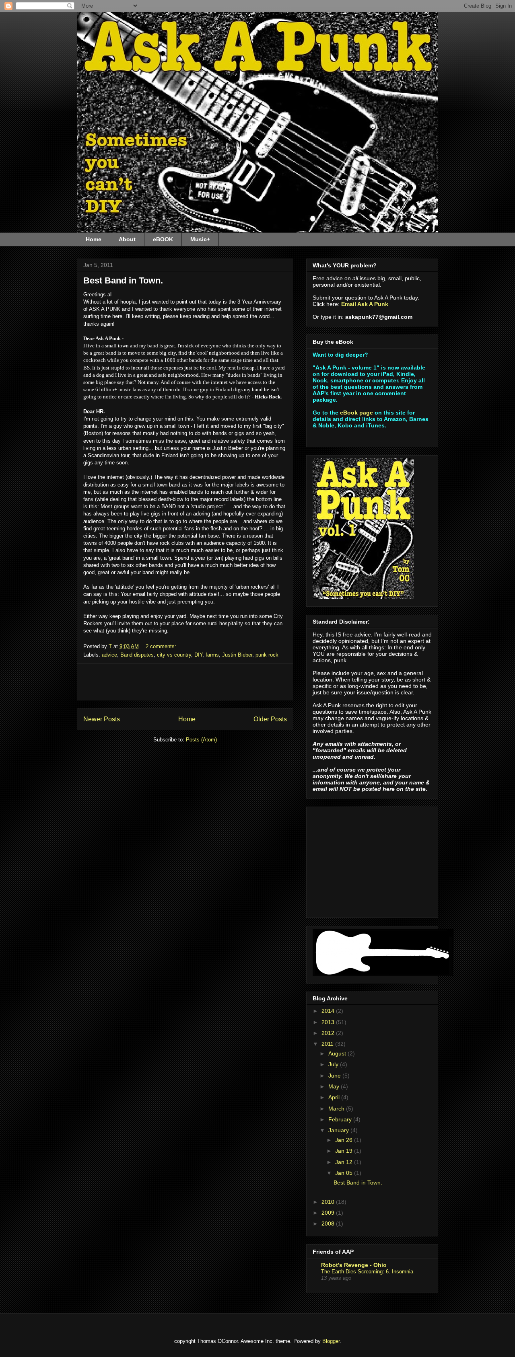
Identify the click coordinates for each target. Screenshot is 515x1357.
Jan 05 (344, 1173)
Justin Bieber (237, 655)
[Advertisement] (185, 682)
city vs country (174, 655)
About (127, 239)
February (340, 1119)
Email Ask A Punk (364, 304)
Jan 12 (344, 1162)
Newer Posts (101, 719)
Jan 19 (344, 1151)
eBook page (356, 412)
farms (212, 655)
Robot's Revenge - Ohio (354, 1265)
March (337, 1108)
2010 (328, 1202)
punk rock (266, 655)
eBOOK (163, 239)
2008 (328, 1223)
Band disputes (137, 655)
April (334, 1097)
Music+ (200, 239)
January (339, 1130)
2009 (328, 1212)
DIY (198, 655)
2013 (328, 1022)
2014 (328, 1011)
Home (93, 239)
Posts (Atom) (201, 740)
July (334, 1064)
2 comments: (162, 646)
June (335, 1075)
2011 (328, 1044)
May (334, 1086)
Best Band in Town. (123, 280)
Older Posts (270, 719)
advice (109, 655)
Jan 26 (344, 1140)
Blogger (331, 1341)
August (338, 1053)
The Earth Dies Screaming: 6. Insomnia (367, 1272)
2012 (328, 1033)
